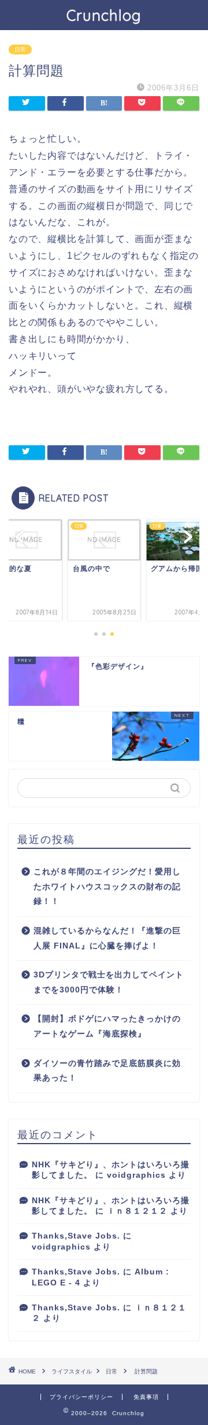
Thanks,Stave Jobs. (76, 1236)
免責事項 (146, 1397)
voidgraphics (136, 1175)
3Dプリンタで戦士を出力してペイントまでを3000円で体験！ (109, 982)
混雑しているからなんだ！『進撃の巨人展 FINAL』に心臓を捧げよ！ (107, 938)
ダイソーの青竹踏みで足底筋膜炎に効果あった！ (107, 1071)
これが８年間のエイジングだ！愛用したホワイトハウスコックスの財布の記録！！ (107, 886)
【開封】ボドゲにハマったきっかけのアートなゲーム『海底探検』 (107, 1026)
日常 (20, 49)
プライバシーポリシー (81, 1397)
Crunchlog (104, 15)
